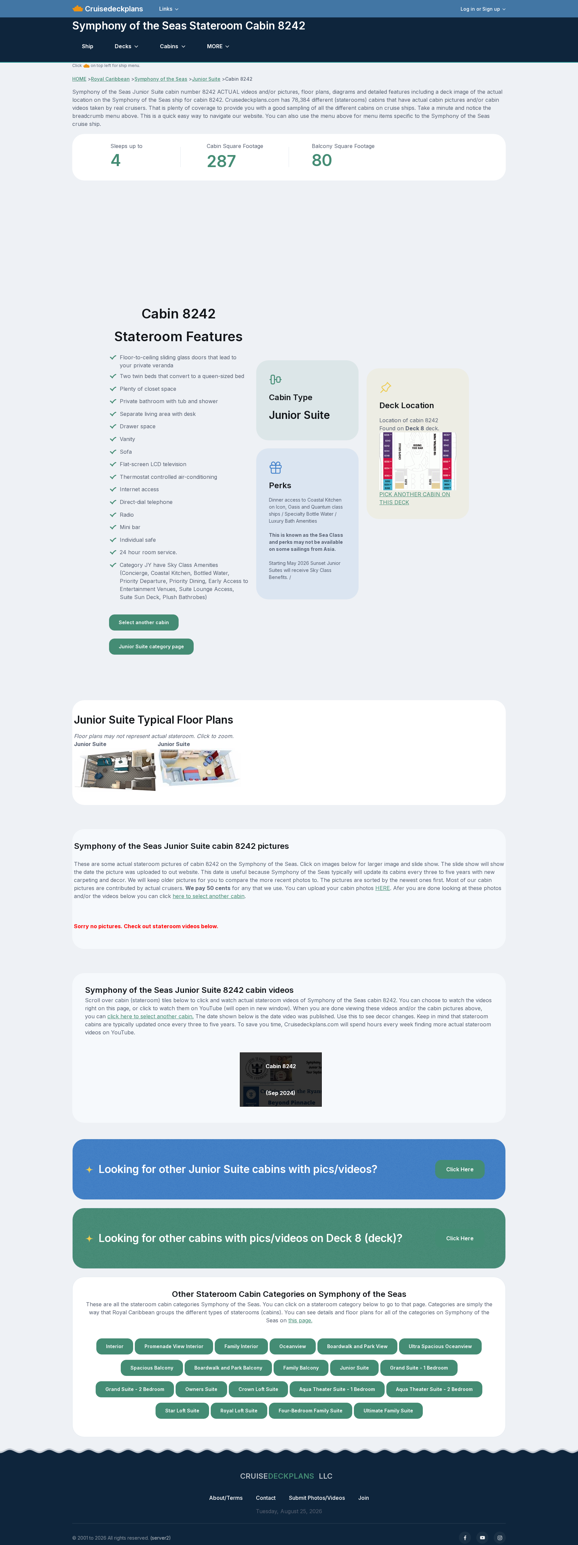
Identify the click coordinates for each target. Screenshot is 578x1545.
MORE (214, 46)
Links (165, 8)
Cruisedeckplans (113, 8)
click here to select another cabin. (150, 1016)
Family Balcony (301, 1368)
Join (363, 1497)
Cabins (169, 46)
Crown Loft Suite (258, 1389)
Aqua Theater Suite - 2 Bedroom (434, 1389)
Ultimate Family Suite (388, 1410)
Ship (87, 46)
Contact (266, 1497)
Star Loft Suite (182, 1410)
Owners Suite (201, 1389)
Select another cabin (144, 622)
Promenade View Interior (173, 1346)
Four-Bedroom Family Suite (311, 1410)
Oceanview (292, 1346)
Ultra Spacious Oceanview (440, 1346)
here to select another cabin (209, 896)
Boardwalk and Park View (357, 1346)
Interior (114, 1346)
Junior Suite (206, 79)
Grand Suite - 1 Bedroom (419, 1368)
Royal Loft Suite (239, 1410)
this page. (300, 1320)
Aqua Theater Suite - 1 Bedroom (337, 1389)
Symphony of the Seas (160, 79)
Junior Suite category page (151, 646)
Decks (123, 46)
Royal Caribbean (110, 79)
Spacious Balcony (151, 1368)
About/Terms (226, 1497)
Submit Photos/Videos (317, 1497)
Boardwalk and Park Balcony (228, 1368)
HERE (382, 888)
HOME (79, 79)
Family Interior (241, 1346)
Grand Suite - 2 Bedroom (134, 1389)
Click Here (460, 1169)
